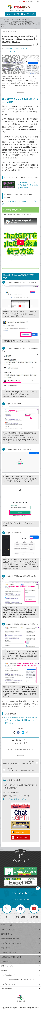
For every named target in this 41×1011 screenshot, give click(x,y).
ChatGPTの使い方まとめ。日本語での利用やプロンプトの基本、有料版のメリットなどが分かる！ (21, 720)
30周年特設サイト (7, 934)
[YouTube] (24, 1)
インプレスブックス (8, 984)
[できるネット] (2, 19)
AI (6, 51)
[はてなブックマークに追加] (23, 732)
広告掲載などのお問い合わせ (11, 957)
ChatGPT (24, 19)
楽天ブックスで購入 (21, 837)
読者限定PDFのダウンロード (11, 938)
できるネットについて (33, 1)
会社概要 (4, 970)
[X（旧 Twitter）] (19, 1)
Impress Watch (6, 989)
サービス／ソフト (12, 19)
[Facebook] (21, 1)
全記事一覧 (5, 961)
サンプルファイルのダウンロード (12, 943)
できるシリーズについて (9, 929)
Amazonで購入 (20, 832)
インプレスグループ (8, 975)
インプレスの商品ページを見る (15, 799)
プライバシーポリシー (8, 966)
